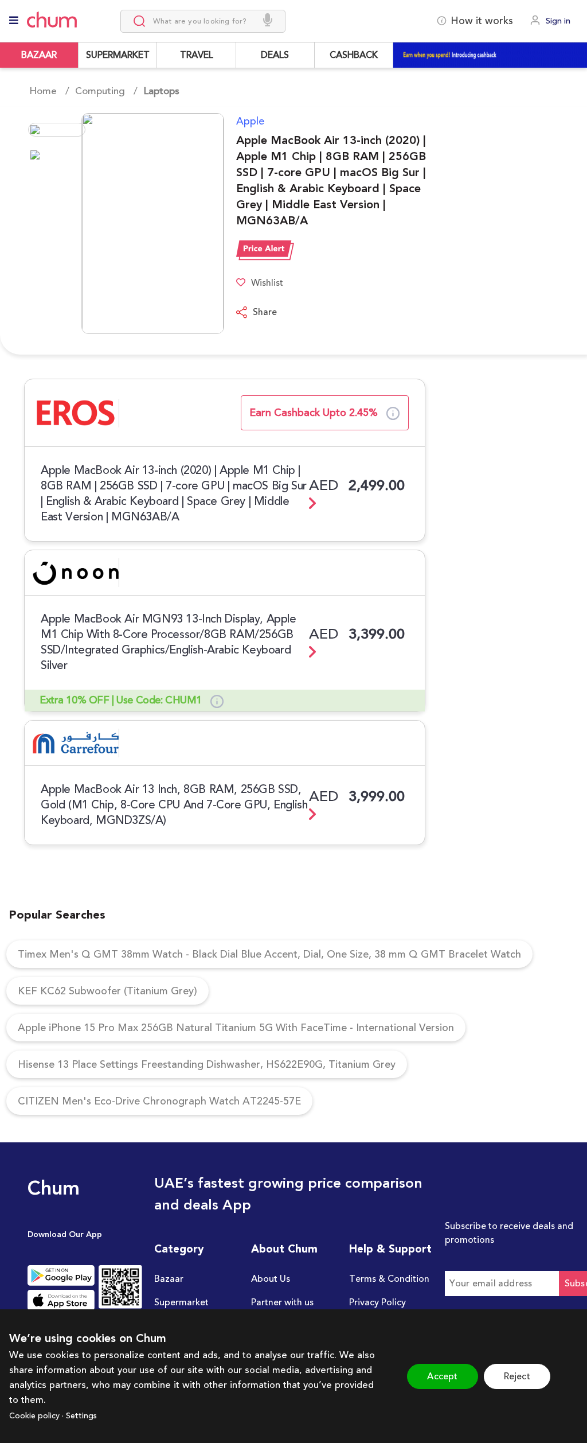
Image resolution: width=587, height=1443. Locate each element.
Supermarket (181, 1302)
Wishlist (267, 283)
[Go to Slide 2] (56, 155)
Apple (250, 121)
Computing (100, 91)
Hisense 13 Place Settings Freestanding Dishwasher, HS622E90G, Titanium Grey (207, 1064)
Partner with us (282, 1302)
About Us (270, 1279)
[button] (124, 223)
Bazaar (168, 1279)
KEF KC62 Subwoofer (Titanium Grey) (107, 991)
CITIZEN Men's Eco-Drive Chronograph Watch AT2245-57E (159, 1101)
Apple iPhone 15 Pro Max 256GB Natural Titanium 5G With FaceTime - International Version (236, 1028)
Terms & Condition (389, 1279)
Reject (517, 1376)
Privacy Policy (377, 1302)
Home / (49, 91)
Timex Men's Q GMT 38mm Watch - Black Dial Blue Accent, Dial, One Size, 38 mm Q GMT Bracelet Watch (269, 954)
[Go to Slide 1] (56, 130)
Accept (442, 1376)
